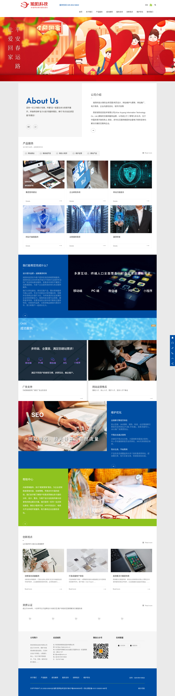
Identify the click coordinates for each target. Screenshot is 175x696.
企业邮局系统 (74, 192)
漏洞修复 (116, 236)
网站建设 (31, 153)
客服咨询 (134, 645)
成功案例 (109, 12)
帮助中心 (28, 479)
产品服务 (99, 12)
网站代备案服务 (32, 236)
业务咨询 (122, 645)
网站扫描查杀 (118, 192)
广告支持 (27, 386)
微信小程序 (63, 153)
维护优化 (140, 12)
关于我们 (89, 12)
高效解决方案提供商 (121, 576)
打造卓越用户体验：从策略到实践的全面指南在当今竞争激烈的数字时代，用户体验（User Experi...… (87, 580)
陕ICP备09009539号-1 (75, 688)
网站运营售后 (99, 386)
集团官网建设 (31, 192)
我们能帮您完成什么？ (36, 265)
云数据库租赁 (74, 236)
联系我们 (150, 12)
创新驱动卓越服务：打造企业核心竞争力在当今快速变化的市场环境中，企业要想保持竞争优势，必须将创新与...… (43, 580)
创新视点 (129, 12)
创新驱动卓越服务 (32, 576)
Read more (148, 153)
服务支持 (119, 12)
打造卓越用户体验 (76, 576)
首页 (80, 12)
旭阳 (55, 688)
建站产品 (93, 153)
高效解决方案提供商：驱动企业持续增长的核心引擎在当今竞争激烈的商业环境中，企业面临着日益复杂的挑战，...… (131, 580)
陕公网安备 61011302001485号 (95, 688)
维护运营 (79, 153)
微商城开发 (47, 153)
